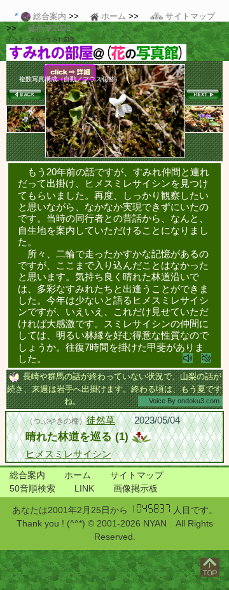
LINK (84, 488)
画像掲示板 (135, 488)
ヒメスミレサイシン (68, 453)
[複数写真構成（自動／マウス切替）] (115, 155)
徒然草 (101, 420)
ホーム (77, 475)
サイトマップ (136, 475)
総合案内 (27, 475)
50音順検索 (32, 488)
